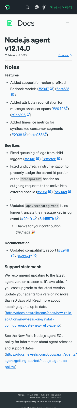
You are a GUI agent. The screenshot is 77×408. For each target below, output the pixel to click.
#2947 (43, 88)
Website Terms (34, 397)
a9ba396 (18, 114)
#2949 (26, 218)
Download (63, 55)
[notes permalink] (21, 67)
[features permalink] (21, 75)
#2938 (16, 134)
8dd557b (46, 218)
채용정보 (21, 395)
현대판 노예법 (56, 397)
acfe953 (36, 134)
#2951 (42, 191)
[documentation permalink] (31, 243)
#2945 (29, 158)
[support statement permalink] (43, 266)
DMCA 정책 (45, 395)
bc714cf (61, 191)
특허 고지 (45, 397)
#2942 (58, 108)
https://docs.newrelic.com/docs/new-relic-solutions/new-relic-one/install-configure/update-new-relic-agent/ (38, 318)
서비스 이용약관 (32, 395)
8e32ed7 (25, 256)
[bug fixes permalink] (22, 145)
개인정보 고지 (56, 395)
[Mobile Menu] (67, 23)
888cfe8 (49, 158)
